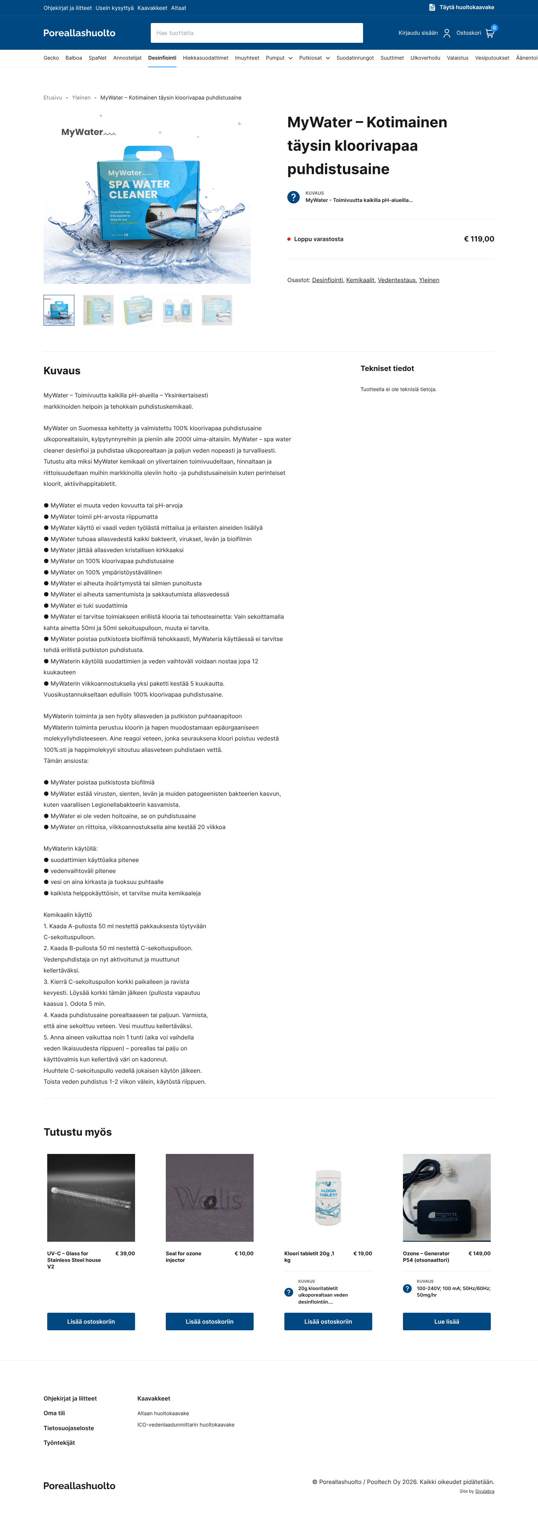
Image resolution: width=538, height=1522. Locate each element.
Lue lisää (446, 1321)
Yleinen (81, 97)
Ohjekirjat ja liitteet (68, 7)
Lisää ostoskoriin (91, 1321)
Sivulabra (484, 1491)
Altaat (179, 7)
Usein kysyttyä (115, 7)
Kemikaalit (360, 280)
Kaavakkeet (153, 7)
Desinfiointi (327, 280)
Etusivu (53, 97)
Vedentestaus (397, 280)
